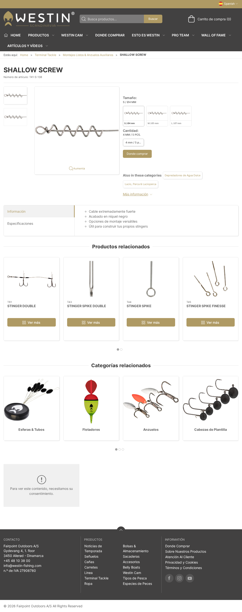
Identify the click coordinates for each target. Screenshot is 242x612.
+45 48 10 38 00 (17, 561)
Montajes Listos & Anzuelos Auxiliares (88, 55)
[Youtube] (190, 578)
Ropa (88, 584)
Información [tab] (16, 211)
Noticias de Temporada (93, 548)
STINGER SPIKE (139, 306)
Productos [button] (38, 35)
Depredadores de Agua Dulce (182, 175)
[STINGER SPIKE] (151, 279)
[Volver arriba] (121, 530)
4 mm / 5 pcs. (134, 142)
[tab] (118, 349)
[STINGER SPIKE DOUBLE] (91, 279)
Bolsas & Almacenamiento (135, 548)
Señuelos (91, 556)
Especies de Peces (137, 584)
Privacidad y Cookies (181, 562)
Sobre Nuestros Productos (185, 551)
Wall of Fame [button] (213, 35)
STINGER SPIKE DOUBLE (86, 306)
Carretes (91, 567)
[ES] (39, 18)
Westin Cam (132, 573)
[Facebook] (169, 578)
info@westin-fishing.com (22, 566)
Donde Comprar (110, 35)
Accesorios (131, 562)
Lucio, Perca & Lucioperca (140, 184)
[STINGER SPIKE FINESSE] (210, 279)
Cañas (89, 562)
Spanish (229, 3)
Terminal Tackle (45, 55)
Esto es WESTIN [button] (146, 35)
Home (24, 55)
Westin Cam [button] (72, 35)
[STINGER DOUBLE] (31, 279)
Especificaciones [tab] (20, 223)
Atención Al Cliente (179, 557)
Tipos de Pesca (135, 578)
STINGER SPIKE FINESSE (206, 306)
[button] (15, 95)
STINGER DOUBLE (21, 306)
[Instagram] (179, 578)
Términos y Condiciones (183, 568)
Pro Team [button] (180, 35)
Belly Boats (131, 567)
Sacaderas (131, 556)
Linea (88, 573)
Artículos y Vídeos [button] (25, 46)
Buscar (153, 19)
